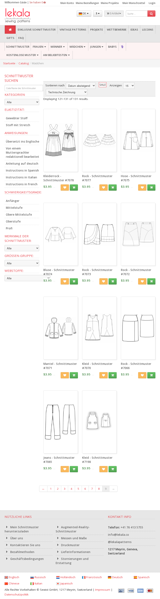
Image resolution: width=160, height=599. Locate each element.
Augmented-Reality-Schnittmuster (73, 529)
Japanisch (66, 583)
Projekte (96, 29)
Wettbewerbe (116, 29)
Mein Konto (67, 3)
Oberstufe (13, 221)
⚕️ (122, 46)
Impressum (102, 590)
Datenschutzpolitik (17, 594)
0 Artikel (114, 13)
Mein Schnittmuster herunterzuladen (22, 529)
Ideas (134, 29)
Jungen (95, 46)
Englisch (13, 577)
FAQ (21, 38)
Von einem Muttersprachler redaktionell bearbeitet (22, 153)
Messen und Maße (73, 538)
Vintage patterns (73, 29)
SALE (102, 85)
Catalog (24, 63)
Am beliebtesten (55, 55)
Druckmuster (70, 545)
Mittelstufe (14, 208)
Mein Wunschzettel (133, 3)
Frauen (38, 46)
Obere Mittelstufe (19, 214)
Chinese (13, 583)
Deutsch (117, 577)
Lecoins (147, 29)
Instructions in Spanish (22, 170)
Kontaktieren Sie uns (24, 545)
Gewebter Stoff (17, 118)
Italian (38, 583)
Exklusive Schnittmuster (37, 29)
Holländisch (67, 577)
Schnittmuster (17, 46)
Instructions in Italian (21, 177)
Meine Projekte (110, 3)
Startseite (9, 63)
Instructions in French (22, 184)
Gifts (10, 38)
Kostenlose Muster (21, 55)
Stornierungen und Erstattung (72, 561)
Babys (112, 46)
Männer (56, 46)
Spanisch (143, 577)
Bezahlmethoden (21, 552)
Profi (9, 228)
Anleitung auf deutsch (22, 163)
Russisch (40, 577)
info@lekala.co (118, 535)
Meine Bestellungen (87, 3)
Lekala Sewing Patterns (25, 15)
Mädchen (76, 46)
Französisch (93, 577)
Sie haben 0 (36, 2)
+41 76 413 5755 (132, 527)
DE (84, 13)
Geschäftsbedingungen (26, 559)
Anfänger (12, 201)
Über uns (16, 538)
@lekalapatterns (119, 542)
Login (152, 3)
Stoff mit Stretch (18, 125)
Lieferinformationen (75, 552)
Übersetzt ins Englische (22, 141)
